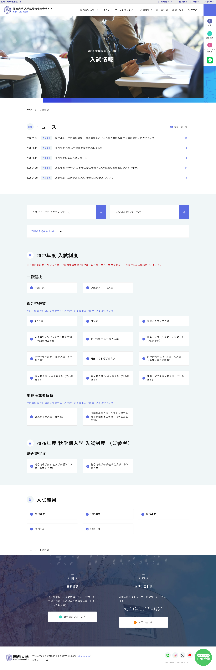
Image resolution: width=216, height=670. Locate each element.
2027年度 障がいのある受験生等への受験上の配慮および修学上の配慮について (70, 311)
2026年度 (40, 514)
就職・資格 (178, 9)
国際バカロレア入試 (158, 321)
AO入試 (39, 321)
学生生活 (192, 9)
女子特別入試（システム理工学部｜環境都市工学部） (53, 339)
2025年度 (95, 514)
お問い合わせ (182, 1)
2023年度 (40, 529)
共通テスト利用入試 (102, 287)
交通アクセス (209, 1)
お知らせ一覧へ (181, 126)
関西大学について (89, 9)
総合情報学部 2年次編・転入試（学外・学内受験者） (164, 358)
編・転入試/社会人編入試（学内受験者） (110, 378)
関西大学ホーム (166, 1)
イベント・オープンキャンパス (119, 9)
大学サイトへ (39, 660)
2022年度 (95, 529)
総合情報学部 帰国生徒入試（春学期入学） (54, 358)
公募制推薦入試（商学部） (49, 416)
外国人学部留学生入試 (103, 358)
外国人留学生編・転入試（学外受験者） (165, 378)
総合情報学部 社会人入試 (105, 339)
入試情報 (144, 9)
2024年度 (151, 514)
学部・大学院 (161, 9)
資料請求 (196, 1)
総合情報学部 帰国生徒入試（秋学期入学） (110, 466)
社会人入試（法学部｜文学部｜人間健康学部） (165, 339)
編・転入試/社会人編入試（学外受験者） (54, 378)
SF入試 (95, 321)
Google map (84, 656)
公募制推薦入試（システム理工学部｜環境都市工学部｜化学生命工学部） (109, 416)
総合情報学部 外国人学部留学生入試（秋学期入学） (54, 466)
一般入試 (40, 287)
